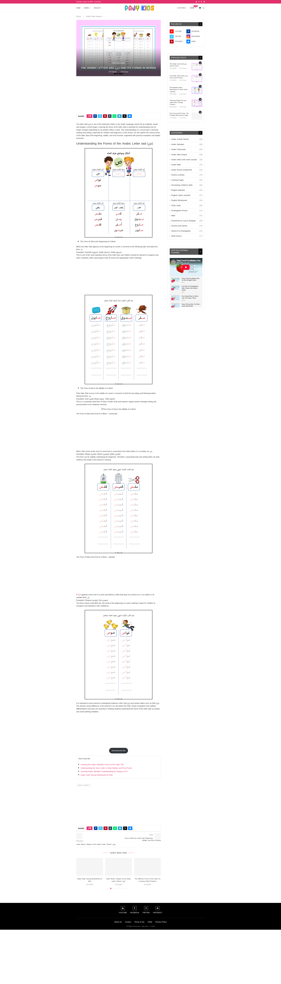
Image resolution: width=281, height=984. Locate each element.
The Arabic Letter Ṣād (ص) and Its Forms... (178, 65)
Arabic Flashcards (186, 149)
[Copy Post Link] (124, 116)
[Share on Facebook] (95, 116)
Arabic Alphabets (83, 785)
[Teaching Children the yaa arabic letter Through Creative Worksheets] (196, 103)
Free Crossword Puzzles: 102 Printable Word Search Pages (179, 114)
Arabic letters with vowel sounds (186, 159)
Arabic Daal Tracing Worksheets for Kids (97, 775)
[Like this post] (90, 116)
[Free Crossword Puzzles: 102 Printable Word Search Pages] (196, 116)
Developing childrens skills (186, 185)
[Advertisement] (118, 94)
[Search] (204, 8)
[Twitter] (201, 2)
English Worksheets (186, 200)
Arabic (86, 8)
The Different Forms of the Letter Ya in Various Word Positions (147, 880)
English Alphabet (186, 190)
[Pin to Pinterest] (105, 116)
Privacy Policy (161, 922)
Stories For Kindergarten (186, 231)
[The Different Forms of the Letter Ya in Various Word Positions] (147, 867)
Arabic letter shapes (94, 16)
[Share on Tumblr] (110, 116)
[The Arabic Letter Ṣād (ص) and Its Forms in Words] (196, 66)
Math (186, 215)
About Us (118, 922)
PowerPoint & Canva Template (186, 221)
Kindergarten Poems (186, 210)
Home (78, 8)
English (97, 8)
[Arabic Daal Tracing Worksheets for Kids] (89, 867)
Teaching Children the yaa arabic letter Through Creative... (178, 103)
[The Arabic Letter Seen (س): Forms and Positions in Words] (196, 78)
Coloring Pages (186, 180)
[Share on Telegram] (119, 116)
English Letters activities (186, 195)
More (193, 7)
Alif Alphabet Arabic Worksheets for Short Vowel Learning (178, 90)
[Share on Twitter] (100, 116)
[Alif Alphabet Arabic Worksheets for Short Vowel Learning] (196, 90)
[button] (79, 873)
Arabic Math (186, 165)
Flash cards (186, 205)
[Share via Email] (130, 116)
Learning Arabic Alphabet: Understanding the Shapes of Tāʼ (104, 771)
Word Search (186, 236)
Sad (79, 594)
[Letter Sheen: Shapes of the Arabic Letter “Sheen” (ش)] (118, 867)
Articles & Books (186, 175)
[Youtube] (196, 2)
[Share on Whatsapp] (114, 116)
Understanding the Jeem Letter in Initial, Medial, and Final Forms (106, 768)
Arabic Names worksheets (186, 170)
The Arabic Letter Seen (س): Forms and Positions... (179, 77)
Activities (181, 8)
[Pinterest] (204, 2)
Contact (128, 922)
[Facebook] (198, 2)
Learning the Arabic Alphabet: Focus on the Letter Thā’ (102, 764)
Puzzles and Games (186, 226)
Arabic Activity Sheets (186, 139)
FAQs (150, 922)
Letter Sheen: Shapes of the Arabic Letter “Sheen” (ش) (118, 880)
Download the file (118, 750)
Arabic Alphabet (186, 144)
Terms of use (139, 922)
